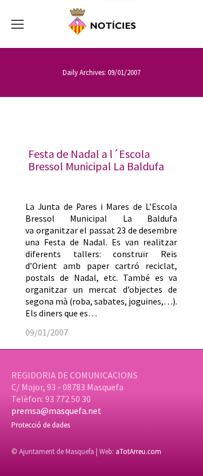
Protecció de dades (40, 425)
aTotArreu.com (138, 451)
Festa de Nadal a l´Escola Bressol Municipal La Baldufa (96, 160)
